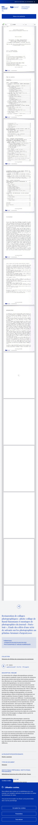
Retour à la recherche (19, 16)
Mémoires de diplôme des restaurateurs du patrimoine (17, 659)
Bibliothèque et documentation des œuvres (14, 782)
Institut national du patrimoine (24, 1)
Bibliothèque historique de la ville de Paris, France (16, 774)
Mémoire (4, 765)
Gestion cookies (6, 780)
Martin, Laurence (7, 757)
